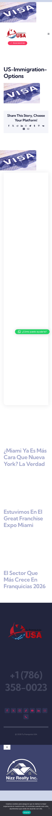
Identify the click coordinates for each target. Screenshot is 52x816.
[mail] (44, 710)
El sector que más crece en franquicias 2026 (25, 580)
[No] (49, 808)
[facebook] (7, 710)
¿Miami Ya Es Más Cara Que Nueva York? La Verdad (25, 457)
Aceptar (27, 812)
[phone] (26, 716)
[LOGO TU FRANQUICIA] (16, 29)
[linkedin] (38, 710)
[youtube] (32, 710)
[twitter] (13, 710)
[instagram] (19, 710)
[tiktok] (26, 710)
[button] (14, 762)
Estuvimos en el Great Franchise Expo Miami (23, 518)
